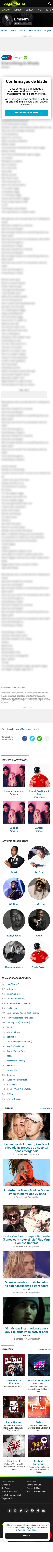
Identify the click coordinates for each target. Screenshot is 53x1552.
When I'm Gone (13, 1032)
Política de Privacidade (37, 1491)
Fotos (22, 30)
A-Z (39, 10)
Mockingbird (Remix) (16, 1061)
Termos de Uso (33, 1488)
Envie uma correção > (32, 729)
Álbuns (13, 30)
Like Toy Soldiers (14, 1099)
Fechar (26, 1536)
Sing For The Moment (16, 1046)
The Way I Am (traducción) (18, 1022)
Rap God (10, 1027)
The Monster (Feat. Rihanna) (19, 1041)
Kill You (10, 1094)
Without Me (12, 989)
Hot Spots (5, 1488)
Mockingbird (12, 1008)
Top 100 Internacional (11, 1495)
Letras (4, 30)
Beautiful (11, 1065)
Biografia (48, 30)
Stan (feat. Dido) (14, 994)
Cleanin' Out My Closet (16, 1051)
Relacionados (35, 30)
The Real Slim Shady (16, 998)
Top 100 (17, 10)
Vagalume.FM (43, 1349)
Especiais (5, 1485)
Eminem (21, 19)
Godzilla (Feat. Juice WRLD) (19, 1089)
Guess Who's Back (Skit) (17, 1080)
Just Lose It (12, 1084)
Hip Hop (18, 24)
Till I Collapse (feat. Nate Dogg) (20, 1018)
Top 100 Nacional (9, 1491)
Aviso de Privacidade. (27, 1530)
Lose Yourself (13, 984)
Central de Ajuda (34, 1485)
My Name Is (12, 1070)
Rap (24, 24)
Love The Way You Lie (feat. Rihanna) (23, 1013)
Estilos (30, 10)
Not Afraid (11, 1037)
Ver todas (45, 1108)
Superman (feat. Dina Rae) (18, 1003)
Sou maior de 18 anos (26, 112)
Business (11, 1075)
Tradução (18, 57)
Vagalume (14, 3)
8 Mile (9, 1056)
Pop (29, 24)
